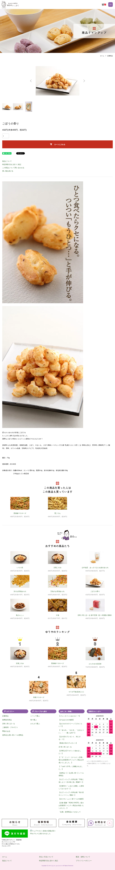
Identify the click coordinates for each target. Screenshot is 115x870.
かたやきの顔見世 (95, 664)
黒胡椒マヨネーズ (20, 513)
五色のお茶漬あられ (57, 591)
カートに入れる (59, 144)
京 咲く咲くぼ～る (65, 747)
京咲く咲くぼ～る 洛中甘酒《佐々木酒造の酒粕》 (95, 615)
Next (84, 80)
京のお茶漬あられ (20, 591)
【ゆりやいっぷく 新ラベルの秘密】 (71, 799)
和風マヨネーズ (38, 697)
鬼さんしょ (20, 615)
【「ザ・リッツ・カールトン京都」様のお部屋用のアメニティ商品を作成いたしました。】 (71, 760)
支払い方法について (46, 857)
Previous (31, 80)
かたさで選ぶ (35, 723)
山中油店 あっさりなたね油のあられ (95, 567)
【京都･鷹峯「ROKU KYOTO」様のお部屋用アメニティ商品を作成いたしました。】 (71, 805)
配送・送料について (83, 857)
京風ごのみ (57, 567)
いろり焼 (20, 567)
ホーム (102, 56)
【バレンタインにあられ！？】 (70, 716)
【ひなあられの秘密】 (66, 720)
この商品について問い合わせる (13, 167)
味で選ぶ (33, 720)
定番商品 (110, 56)
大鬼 (57, 615)
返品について (7, 161)
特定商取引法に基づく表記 (11, 164)
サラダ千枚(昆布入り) (76, 692)
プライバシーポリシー (84, 860)
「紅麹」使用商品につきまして (70, 812)
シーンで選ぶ (35, 716)
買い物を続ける (7, 171)
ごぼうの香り (95, 591)
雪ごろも (57, 513)
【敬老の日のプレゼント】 (68, 743)
